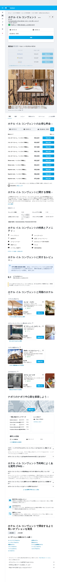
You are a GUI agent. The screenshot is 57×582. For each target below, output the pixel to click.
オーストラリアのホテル (14, 540)
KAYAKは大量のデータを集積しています (19, 565)
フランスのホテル (12, 546)
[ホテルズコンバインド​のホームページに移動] (10, 8)
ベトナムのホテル (12, 548)
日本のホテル (34, 542)
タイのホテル (11, 550)
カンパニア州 (24, 12)
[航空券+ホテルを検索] (2, 21)
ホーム (9, 12)
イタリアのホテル (35, 548)
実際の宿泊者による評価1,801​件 (26, 25)
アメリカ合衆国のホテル (37, 544)
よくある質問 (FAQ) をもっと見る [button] (31, 489)
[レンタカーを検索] (2, 18)
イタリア (14, 12)
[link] (17, 316)
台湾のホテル (34, 540)
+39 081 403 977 (12, 23)
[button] (2, 8)
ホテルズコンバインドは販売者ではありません (21, 562)
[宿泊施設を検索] (2, 15)
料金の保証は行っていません (45, 557)
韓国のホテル (11, 544)
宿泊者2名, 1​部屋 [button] (14, 33)
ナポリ (33, 12)
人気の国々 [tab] (11, 533)
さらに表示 (10, 204)
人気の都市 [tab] (20, 533)
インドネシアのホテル (13, 542)
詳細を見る (40, 313)
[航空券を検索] (2, 12)
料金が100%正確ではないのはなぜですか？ (20, 567)
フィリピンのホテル (36, 546)
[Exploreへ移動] (2, 24)
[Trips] (2, 29)
